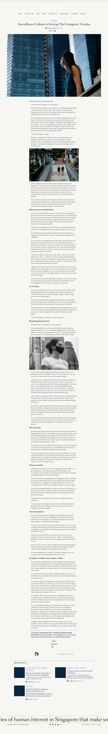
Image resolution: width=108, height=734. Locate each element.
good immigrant (45, 605)
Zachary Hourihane (52, 28)
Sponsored (82, 668)
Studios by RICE (64, 14)
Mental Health (29, 670)
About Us (83, 14)
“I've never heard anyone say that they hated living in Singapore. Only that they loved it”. (38, 678)
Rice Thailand (86, 724)
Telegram (36, 635)
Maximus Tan (32, 681)
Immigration (54, 20)
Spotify (63, 633)
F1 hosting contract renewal (54, 130)
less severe (47, 140)
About (93, 724)
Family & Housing (36, 668)
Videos (44, 14)
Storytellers (53, 14)
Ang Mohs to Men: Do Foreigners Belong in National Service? (37, 690)
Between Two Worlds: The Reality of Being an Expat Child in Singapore (38, 674)
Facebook (69, 633)
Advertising (74, 14)
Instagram (57, 633)
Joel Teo (30, 699)
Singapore (62, 595)
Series (38, 14)
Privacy (99, 724)
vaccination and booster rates (47, 137)
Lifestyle (77, 668)
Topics (20, 14)
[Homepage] (54, 7)
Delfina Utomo (73, 681)
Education (28, 668)
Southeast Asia (29, 14)
